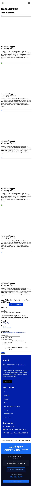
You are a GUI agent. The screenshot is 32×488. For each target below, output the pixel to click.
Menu (5, 402)
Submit (3, 352)
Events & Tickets (8, 413)
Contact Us (7, 417)
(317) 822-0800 (14, 307)
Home (5, 392)
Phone (3, 337)
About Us (6, 395)
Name (3, 335)
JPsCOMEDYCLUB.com (16, 481)
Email (3, 339)
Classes (6, 399)
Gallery (6, 410)
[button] (29, 3)
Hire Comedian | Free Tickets (12, 406)
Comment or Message (6, 342)
